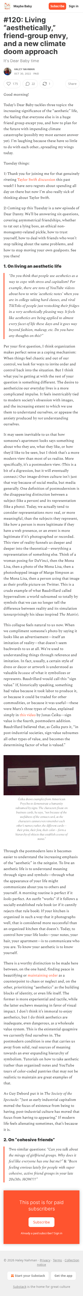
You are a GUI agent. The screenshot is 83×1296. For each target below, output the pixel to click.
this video (28, 715)
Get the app (63, 1276)
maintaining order (42, 975)
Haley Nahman (24, 69)
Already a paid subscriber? (41, 1233)
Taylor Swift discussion (36, 180)
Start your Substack (30, 1276)
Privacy (45, 1260)
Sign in (74, 6)
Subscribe (57, 6)
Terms (57, 1260)
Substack (19, 1287)
